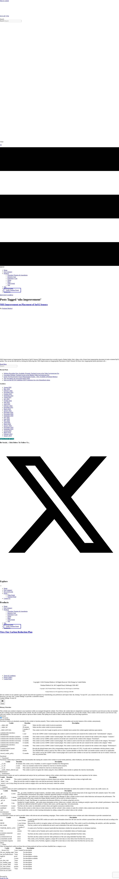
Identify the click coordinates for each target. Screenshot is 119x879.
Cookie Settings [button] (4, 698)
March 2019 (7, 432)
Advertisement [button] (4, 812)
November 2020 (8, 414)
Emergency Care (12, 614)
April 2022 (7, 404)
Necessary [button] (3, 716)
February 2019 (8, 434)
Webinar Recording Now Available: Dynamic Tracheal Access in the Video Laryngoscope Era (31, 373)
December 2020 (8, 412)
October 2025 (8, 394)
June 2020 (7, 419)
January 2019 (8, 436)
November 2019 (8, 427)
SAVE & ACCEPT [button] (5, 870)
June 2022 (7, 402)
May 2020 (7, 421)
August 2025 (7, 397)
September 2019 (8, 429)
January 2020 (8, 426)
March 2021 (7, 409)
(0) (1, 145)
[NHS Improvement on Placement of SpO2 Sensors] (47, 356)
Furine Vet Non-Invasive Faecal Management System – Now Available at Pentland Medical (30, 377)
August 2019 (7, 431)
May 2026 (7, 389)
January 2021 (8, 411)
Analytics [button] (3, 785)
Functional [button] (3, 756)
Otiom (9, 616)
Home (5, 606)
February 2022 (8, 406)
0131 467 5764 (4, 16)
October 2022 (8, 401)
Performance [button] (3, 772)
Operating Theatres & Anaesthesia (17, 611)
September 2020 (8, 416)
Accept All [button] (13, 698)
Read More (3, 364)
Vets (8, 621)
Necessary (5, 718)
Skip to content (4, 1)
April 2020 (7, 422)
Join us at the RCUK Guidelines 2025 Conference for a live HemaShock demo (27, 380)
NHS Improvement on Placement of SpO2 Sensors (24, 304)
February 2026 (8, 391)
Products (6, 609)
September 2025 (8, 396)
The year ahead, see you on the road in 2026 (17, 378)
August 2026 (7, 387)
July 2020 (6, 417)
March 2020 (7, 424)
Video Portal (11, 619)
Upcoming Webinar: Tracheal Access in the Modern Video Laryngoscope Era (26, 375)
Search (2, 21)
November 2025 (8, 392)
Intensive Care (11, 613)
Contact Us (7, 628)
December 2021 (8, 407)
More (9, 618)
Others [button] (2, 843)
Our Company (8, 608)
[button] (6, 295)
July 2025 (6, 399)
